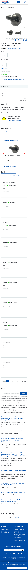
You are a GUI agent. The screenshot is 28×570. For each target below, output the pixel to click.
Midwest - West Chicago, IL (19, 532)
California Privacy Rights (6, 555)
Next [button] (24, 153)
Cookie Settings (23, 555)
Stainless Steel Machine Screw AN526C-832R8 (12, 156)
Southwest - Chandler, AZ (19, 529)
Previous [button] (4, 153)
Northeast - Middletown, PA (19, 534)
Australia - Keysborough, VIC (19, 540)
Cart (26, 2)
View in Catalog (15, 517)
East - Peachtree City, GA (19, 535)
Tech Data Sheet (8, 131)
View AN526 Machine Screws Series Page (14, 79)
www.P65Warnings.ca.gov (14, 120)
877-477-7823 (8, 528)
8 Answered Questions (16, 48)
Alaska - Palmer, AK (17, 537)
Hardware (7, 6)
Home (3, 6)
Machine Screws (14, 6)
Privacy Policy (14, 558)
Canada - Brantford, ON (18, 539)
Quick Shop (14, 162)
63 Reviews (9, 48)
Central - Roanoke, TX (18, 531)
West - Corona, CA (17, 528)
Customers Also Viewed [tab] (10, 166)
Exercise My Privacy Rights (15, 555)
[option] (14, 19)
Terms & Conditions (20, 557)
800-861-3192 (4, 531)
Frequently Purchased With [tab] (11, 140)
